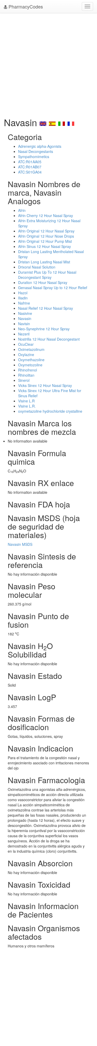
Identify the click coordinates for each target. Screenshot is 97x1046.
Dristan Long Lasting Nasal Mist (44, 261)
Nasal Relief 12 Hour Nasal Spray (45, 308)
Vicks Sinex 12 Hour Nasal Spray (45, 385)
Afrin (22, 210)
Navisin (24, 323)
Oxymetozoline (30, 364)
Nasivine (25, 313)
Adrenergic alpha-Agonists (39, 146)
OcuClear (26, 344)
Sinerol (23, 380)
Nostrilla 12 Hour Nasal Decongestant (49, 339)
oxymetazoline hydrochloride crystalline (50, 411)
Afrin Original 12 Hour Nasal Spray (46, 231)
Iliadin (23, 297)
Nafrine (24, 303)
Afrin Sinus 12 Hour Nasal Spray (44, 246)
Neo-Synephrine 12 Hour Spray (44, 328)
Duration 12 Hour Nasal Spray (42, 282)
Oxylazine (26, 354)
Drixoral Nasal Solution (36, 267)
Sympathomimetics (33, 156)
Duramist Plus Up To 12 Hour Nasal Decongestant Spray (47, 275)
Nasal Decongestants (35, 151)
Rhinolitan (26, 375)
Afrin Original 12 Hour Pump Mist (45, 241)
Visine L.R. (27, 406)
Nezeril (23, 333)
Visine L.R (26, 400)
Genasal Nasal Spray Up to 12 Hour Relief (52, 287)
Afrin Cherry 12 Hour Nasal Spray (45, 215)
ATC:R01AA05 (29, 161)
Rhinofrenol (27, 370)
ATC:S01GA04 (30, 172)
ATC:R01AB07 (29, 166)
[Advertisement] (48, 63)
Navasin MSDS (20, 544)
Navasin (24, 318)
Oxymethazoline (31, 359)
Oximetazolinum (31, 349)
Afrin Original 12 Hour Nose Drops (46, 236)
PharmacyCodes (25, 6)
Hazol (22, 292)
